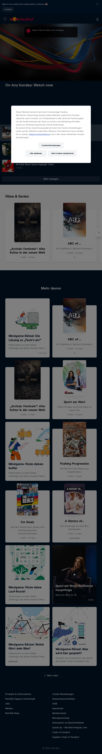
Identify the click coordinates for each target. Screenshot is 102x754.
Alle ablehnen (36, 153)
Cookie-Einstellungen (51, 145)
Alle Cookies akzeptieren (62, 153)
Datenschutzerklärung (39, 134)
